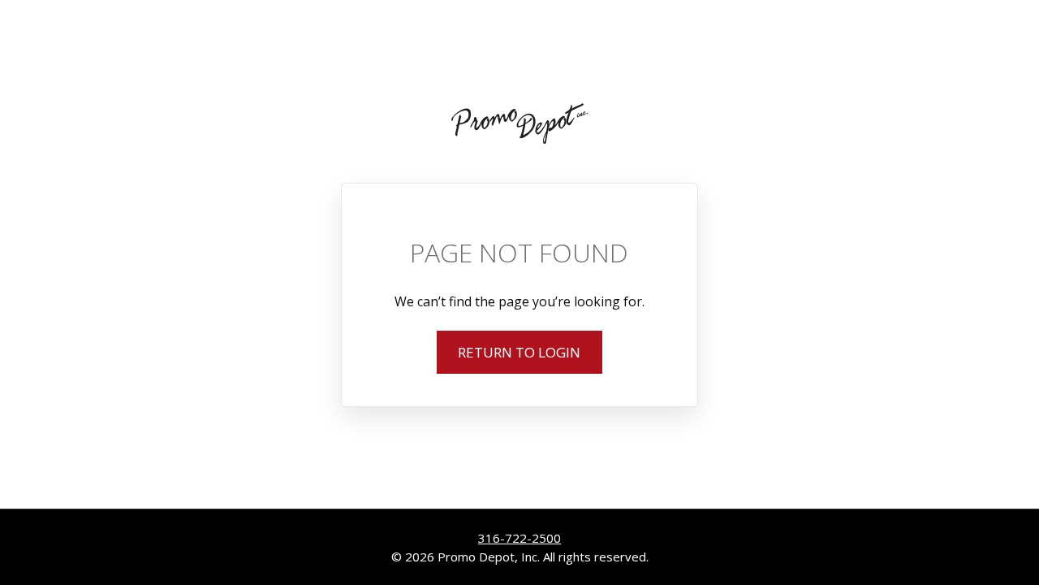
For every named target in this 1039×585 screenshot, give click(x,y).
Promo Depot (519, 123)
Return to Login (519, 352)
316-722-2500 (519, 538)
